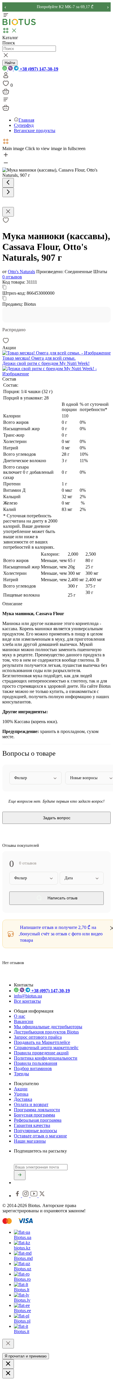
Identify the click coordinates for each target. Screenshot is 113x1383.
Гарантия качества (32, 1125)
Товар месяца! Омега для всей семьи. (39, 358)
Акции (21, 1088)
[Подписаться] (19, 1175)
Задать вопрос (56, 817)
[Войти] (5, 77)
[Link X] (42, 1195)
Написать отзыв (61, 898)
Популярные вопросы (35, 1130)
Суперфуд (24, 125)
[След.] (8, 192)
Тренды (21, 1073)
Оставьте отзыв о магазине (40, 1135)
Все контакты (27, 1001)
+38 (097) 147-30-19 (38, 68)
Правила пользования (35, 1063)
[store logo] (19, 23)
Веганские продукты (34, 130)
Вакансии (23, 1021)
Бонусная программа (34, 1114)
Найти (10, 63)
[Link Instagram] (26, 1195)
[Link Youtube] (34, 1195)
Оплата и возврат (31, 1104)
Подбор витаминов (33, 1068)
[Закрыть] (8, 1343)
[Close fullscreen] (8, 212)
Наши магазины (30, 1141)
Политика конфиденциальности (45, 1058)
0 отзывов (12, 276)
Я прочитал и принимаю (26, 1356)
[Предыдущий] (8, 183)
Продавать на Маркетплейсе (42, 1042)
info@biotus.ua (28, 995)
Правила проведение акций (41, 1052)
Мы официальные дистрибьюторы (48, 1026)
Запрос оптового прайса (38, 1037)
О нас (19, 1016)
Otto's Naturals (21, 271)
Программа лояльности (37, 1109)
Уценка (21, 1094)
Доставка (23, 1099)
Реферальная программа (37, 1120)
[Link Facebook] (18, 1195)
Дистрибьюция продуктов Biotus (46, 1031)
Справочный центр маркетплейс (46, 1047)
